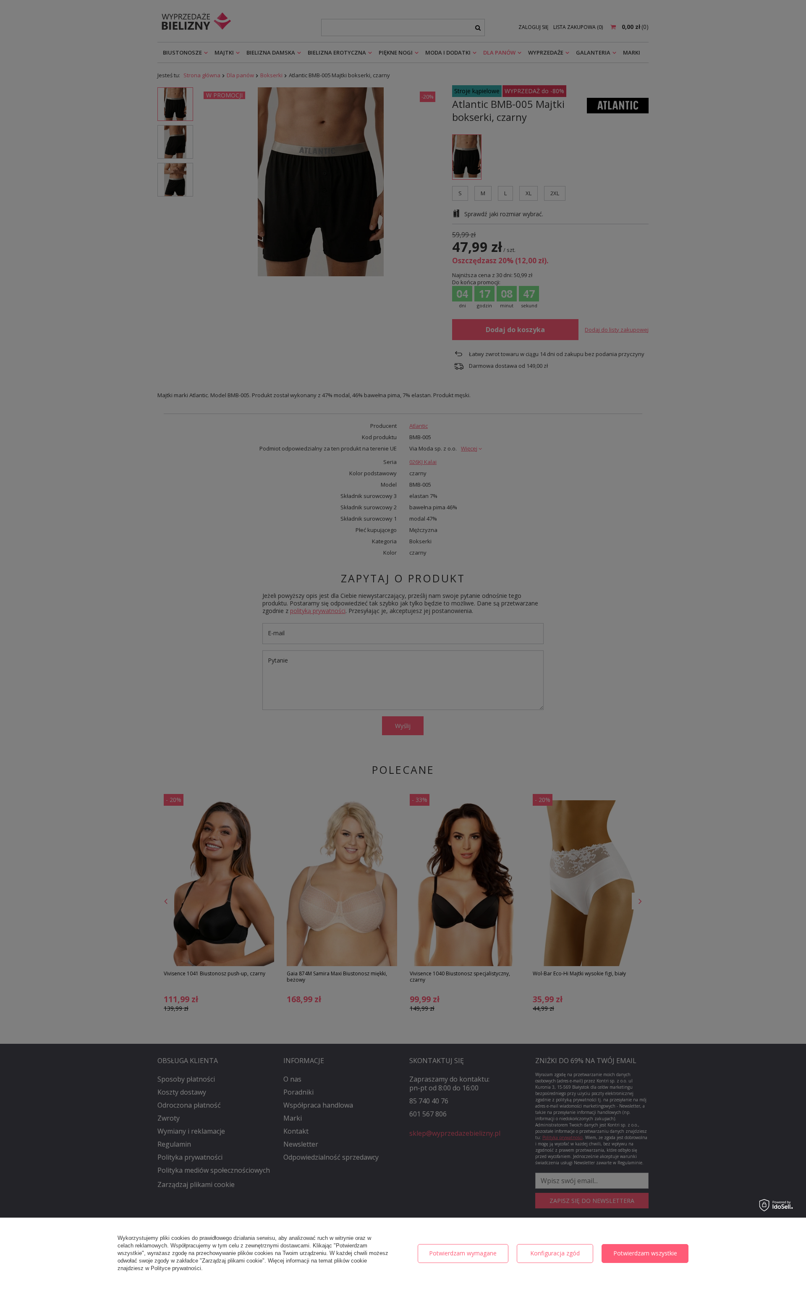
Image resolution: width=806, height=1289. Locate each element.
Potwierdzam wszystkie (645, 1253)
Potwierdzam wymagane (463, 1253)
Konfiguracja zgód (555, 1253)
